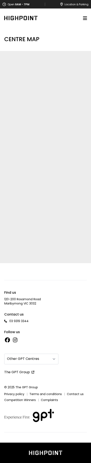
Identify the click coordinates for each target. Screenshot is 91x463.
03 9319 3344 (19, 321)
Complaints (49, 400)
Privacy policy (14, 394)
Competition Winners (20, 400)
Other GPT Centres (23, 358)
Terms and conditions (45, 394)
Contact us (75, 394)
